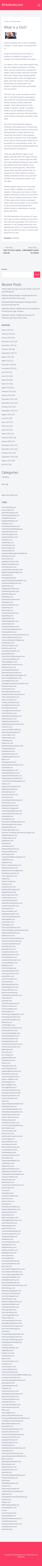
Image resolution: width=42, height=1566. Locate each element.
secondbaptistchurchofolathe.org (14, 1497)
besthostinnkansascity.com (12, 1518)
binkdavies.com (7, 965)
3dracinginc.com (8, 925)
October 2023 (7, 407)
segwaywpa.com (8, 1215)
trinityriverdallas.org (9, 851)
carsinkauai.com (7, 1450)
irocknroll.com (7, 727)
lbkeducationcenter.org (10, 849)
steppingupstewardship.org (12, 1342)
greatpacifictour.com (9, 1141)
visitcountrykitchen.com (10, 1076)
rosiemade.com (7, 767)
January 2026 (7, 337)
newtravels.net (7, 559)
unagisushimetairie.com (10, 588)
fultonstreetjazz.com (10, 645)
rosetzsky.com (7, 998)
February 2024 (7, 391)
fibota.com (6, 1410)
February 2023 (7, 437)
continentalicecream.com (11, 960)
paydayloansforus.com (10, 561)
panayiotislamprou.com (10, 626)
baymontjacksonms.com (11, 1095)
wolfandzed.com (8, 1356)
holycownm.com (8, 1133)
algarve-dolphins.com (10, 1079)
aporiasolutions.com (9, 1212)
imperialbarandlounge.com (11, 716)
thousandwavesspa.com (11, 1147)
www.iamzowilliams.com (11, 1377)
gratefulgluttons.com (10, 895)
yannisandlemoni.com (10, 754)
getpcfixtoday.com (9, 594)
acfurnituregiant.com (9, 534)
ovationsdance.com (9, 838)
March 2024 (6, 387)
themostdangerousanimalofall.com (15, 930)
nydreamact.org (7, 586)
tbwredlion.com (7, 1426)
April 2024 (6, 384)
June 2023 (5, 422)
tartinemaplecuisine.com (11, 1047)
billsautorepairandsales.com (12, 1429)
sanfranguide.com (8, 919)
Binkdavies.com (12, 4)
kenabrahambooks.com (10, 971)
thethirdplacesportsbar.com (12, 1394)
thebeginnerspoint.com (10, 914)
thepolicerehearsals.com (11, 933)
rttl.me (4, 1510)
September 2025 (8, 353)
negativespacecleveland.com (12, 1103)
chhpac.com (6, 1502)
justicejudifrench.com (10, 1030)
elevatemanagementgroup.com (13, 1475)
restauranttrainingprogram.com (13, 822)
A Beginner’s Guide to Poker (30, 250)
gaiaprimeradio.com (9, 1057)
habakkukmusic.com (9, 1253)
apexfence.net (7, 1529)
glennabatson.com (9, 949)
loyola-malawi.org (8, 881)
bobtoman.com (7, 610)
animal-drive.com (8, 1201)
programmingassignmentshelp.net (14, 553)
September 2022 (8, 457)
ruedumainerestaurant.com (12, 995)
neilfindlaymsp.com (9, 1152)
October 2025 (7, 349)
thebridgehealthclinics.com (12, 1220)
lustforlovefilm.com (9, 979)
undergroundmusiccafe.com (12, 1524)
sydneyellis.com (7, 816)
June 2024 (5, 376)
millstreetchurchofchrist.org (12, 1453)
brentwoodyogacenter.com (12, 1337)
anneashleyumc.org (9, 1299)
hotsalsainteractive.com (11, 526)
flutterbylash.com (8, 1464)
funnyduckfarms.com (9, 1469)
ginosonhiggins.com (9, 1084)
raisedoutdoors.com (9, 718)
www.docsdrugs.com (9, 1312)
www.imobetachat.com (10, 1242)
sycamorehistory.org (9, 1369)
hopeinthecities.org (9, 892)
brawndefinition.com (9, 957)
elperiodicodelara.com (10, 512)
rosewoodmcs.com (9, 1366)
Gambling (15, 238)
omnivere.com (7, 540)
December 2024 (8, 364)
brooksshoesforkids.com (11, 1206)
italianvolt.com (7, 743)
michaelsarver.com (9, 803)
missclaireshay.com (9, 507)
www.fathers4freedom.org (12, 1272)
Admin (18, 21)
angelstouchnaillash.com (11, 786)
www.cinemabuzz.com (10, 1361)
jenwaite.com (7, 1472)
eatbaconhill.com (8, 550)
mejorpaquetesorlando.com (12, 778)
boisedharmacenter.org (10, 873)
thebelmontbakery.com (10, 564)
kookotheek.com (8, 624)
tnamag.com (6, 1204)
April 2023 (6, 430)
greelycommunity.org (9, 992)
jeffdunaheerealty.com (10, 1280)
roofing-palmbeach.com (10, 702)
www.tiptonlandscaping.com (12, 1339)
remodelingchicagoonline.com (13, 1334)
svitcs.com (6, 1190)
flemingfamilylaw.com (10, 1483)
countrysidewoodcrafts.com (12, 569)
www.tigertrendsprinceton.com (13, 1269)
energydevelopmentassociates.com (15, 683)
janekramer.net (7, 1049)
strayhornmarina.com (9, 952)
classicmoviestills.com (10, 906)
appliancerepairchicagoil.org (12, 572)
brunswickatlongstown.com (12, 1044)
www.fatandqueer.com (10, 1296)
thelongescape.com (9, 1065)
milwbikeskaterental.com (11, 1093)
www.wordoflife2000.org (11, 729)
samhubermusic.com (9, 1526)
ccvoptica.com (7, 1345)
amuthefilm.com (8, 976)
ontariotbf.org (7, 575)
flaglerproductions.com (10, 954)
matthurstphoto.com (10, 1442)
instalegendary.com (9, 578)
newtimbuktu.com (8, 545)
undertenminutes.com (10, 537)
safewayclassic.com (9, 567)
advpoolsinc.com (8, 1166)
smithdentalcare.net (9, 1521)
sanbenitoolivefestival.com (12, 903)
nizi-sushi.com (7, 1052)
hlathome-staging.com (10, 808)
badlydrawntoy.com (9, 1247)
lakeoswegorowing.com (10, 1488)
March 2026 (6, 330)
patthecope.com (8, 1187)
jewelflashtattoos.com (10, 591)
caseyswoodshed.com (10, 1177)
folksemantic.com (8, 737)
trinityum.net (6, 1388)
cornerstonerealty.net (10, 1372)
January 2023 (7, 441)
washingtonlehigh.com (10, 1347)
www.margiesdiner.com (10, 1315)
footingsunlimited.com (10, 1307)
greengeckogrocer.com (10, 805)
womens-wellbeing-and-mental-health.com (18, 832)
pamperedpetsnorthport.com (12, 765)
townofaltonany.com (10, 1098)
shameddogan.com (9, 1225)
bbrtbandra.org (7, 596)
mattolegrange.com (9, 1068)
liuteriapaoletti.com (9, 1106)
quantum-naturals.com (10, 1431)
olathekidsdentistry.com (11, 773)
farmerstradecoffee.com (11, 1234)
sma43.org (6, 1331)
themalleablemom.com (10, 1036)
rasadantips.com (8, 542)
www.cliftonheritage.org (11, 1328)
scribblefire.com (7, 859)
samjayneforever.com (10, 1440)
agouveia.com (7, 1494)
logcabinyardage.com (9, 1236)
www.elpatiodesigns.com (11, 1404)
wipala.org (5, 878)
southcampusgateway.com (12, 629)
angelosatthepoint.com (10, 1168)
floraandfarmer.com (9, 686)
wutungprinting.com (9, 1087)
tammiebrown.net (8, 1060)
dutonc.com (6, 1063)
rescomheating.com (9, 1513)
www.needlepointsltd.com (12, 1320)
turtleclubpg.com (8, 1139)
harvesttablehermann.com (12, 678)
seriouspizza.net (8, 1193)
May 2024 (5, 380)
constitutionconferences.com (13, 1185)
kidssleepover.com (8, 556)
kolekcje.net (6, 843)
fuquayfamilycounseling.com (12, 1491)
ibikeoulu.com (7, 1022)
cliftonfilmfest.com (9, 713)
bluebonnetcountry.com (10, 599)
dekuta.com (6, 1358)
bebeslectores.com (9, 667)
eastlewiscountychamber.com (13, 938)
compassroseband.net (10, 1196)
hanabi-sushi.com (8, 1353)
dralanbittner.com (8, 751)
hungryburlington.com (10, 1041)
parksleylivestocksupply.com (12, 870)
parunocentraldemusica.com (12, 1415)
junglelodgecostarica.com (11, 1071)
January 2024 (7, 395)
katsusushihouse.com (10, 990)
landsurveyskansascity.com (12, 1301)
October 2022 (7, 453)
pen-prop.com (7, 1266)
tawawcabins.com (8, 735)
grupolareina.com (8, 653)
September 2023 (8, 410)
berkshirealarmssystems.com (12, 746)
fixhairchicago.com (8, 1179)
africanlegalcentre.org (10, 987)
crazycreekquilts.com (9, 962)
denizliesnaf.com (8, 1182)
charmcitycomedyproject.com (13, 1014)
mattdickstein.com (9, 1244)
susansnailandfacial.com (11, 1263)
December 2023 (8, 399)
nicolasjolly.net (7, 981)
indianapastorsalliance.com (12, 1171)
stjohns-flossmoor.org (10, 1117)
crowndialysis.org (8, 819)
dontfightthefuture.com (11, 705)
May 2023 (5, 426)
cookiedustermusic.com (10, 1122)
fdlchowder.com (8, 1318)
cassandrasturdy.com (9, 900)
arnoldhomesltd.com (9, 708)
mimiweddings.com (9, 1515)
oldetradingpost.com (9, 662)
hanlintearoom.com (9, 1467)
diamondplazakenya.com (11, 1423)
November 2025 (8, 345)
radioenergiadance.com (10, 621)
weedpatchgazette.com (11, 756)
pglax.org (5, 1101)
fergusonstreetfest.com (11, 1437)
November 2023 (8, 403)
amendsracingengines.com (11, 1290)
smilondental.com (8, 792)
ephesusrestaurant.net (10, 1396)
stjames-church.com (9, 1006)
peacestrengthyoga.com (11, 1282)
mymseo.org (6, 1499)
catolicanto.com (8, 846)
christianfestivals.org (9, 1074)
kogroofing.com (7, 615)
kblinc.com (6, 759)
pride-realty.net (7, 1459)
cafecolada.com (8, 908)
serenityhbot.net (8, 1258)
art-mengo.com (7, 1055)
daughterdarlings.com (10, 521)
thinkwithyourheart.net (10, 721)
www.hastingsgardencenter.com (14, 1380)
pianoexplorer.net (8, 1383)
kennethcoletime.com (10, 1038)
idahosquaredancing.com (11, 732)
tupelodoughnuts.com (10, 770)
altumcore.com (7, 1198)
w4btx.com (6, 784)
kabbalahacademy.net (10, 789)
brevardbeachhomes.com (11, 691)
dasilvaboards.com (9, 946)
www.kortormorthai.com (11, 1293)
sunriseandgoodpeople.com (12, 1109)
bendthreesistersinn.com (11, 1114)
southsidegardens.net (10, 1385)
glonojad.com (7, 1000)
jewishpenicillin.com (9, 827)
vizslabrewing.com (8, 748)
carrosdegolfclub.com (10, 681)
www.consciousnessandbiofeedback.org (16, 1375)
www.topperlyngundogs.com (12, 1274)
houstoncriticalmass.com (11, 927)
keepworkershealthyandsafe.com (14, 580)
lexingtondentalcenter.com (12, 813)
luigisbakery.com (8, 1350)
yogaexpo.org (7, 862)
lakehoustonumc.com (10, 1250)
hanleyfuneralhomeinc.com (12, 775)
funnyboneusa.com (9, 1120)
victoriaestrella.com (9, 1144)
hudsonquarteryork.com (10, 1407)
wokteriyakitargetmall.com (12, 811)
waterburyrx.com (8, 1163)
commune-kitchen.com (10, 973)
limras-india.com (8, 510)
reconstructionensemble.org (12, 1125)
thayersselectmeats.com (11, 1209)
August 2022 (6, 460)
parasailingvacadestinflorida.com (14, 1456)
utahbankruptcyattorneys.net (13, 724)
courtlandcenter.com (9, 1150)
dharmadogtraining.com (10, 1505)
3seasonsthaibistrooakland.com (14, 857)
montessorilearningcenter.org (13, 1434)
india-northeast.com (9, 700)
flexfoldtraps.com (8, 1288)
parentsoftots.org (8, 1228)
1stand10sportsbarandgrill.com (13, 781)
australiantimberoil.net (10, 670)
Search (4, 269)
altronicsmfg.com (8, 548)
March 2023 (6, 434)
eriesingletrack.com (9, 762)
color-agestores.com (9, 876)
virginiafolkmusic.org (9, 835)
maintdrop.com (7, 607)
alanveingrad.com (8, 1082)
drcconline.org (7, 1158)
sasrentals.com (7, 797)
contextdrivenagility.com (11, 1019)
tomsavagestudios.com (10, 830)
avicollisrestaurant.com (10, 1155)
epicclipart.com (7, 602)
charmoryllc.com (8, 922)
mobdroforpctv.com (9, 897)
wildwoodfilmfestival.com (12, 637)
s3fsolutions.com (8, 689)
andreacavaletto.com (10, 868)
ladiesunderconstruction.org (12, 664)
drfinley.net (6, 1480)
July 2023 (5, 418)
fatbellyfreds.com (8, 1402)
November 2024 (8, 368)
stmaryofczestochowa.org (12, 1028)
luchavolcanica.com (9, 1131)
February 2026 (7, 334)
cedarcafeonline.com (9, 531)
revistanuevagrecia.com (10, 1003)
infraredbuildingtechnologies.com (14, 675)
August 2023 (6, 414)
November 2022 (8, 449)
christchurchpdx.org (9, 968)
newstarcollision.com (10, 794)
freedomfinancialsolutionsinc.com (14, 1285)
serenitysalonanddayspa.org (12, 529)
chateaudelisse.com (9, 632)
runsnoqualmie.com (9, 1309)
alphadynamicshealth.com (11, 1461)
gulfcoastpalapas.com (10, 1217)
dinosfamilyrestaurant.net (11, 672)
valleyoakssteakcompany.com (13, 1174)
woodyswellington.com (10, 1399)
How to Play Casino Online (12, 250)
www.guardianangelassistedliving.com (16, 1418)
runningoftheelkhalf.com (11, 1277)
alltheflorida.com (8, 1445)
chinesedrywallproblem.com (12, 1112)
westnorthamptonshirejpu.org (13, 640)
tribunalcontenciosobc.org (11, 941)
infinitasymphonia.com (10, 984)
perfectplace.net (8, 854)
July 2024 (5, 372)
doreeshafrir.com (8, 1011)
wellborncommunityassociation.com (15, 634)
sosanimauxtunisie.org (10, 613)
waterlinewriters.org (9, 1223)
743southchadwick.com (10, 697)
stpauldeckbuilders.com (10, 1304)
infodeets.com (7, 523)
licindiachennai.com (9, 518)
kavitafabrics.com (8, 1128)
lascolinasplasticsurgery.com (12, 1326)
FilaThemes (21, 1557)
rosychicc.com (7, 884)
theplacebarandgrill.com (11, 1160)
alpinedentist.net (8, 618)
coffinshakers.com (8, 1025)
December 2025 (8, 341)
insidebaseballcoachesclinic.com (14, 1448)
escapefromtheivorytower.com (13, 694)
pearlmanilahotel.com (10, 605)
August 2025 (6, 357)
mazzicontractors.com (10, 1391)
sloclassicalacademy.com (11, 943)
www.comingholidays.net (11, 916)
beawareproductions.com (11, 1017)
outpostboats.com (9, 887)
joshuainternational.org (10, 1261)
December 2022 (8, 445)
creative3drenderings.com (11, 1231)
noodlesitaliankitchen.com (11, 583)
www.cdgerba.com (8, 1412)
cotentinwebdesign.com (10, 659)
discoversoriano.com (9, 911)
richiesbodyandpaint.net (10, 515)
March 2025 (6, 361)
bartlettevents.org (9, 648)
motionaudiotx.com (9, 1507)
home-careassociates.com (11, 865)
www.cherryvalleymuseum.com (13, 656)
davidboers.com (7, 1239)
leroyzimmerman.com (10, 1478)
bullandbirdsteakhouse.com (12, 1323)
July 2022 (5, 464)
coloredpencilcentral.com (11, 710)
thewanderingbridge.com (11, 1033)
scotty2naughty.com (9, 1009)
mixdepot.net (7, 1364)
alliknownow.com (8, 935)
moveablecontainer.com (11, 651)
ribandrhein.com (7, 840)
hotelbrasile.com (8, 643)
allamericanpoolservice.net (12, 824)
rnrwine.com (6, 1486)
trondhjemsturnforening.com (12, 1421)
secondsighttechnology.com (12, 800)
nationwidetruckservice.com (12, 1136)
